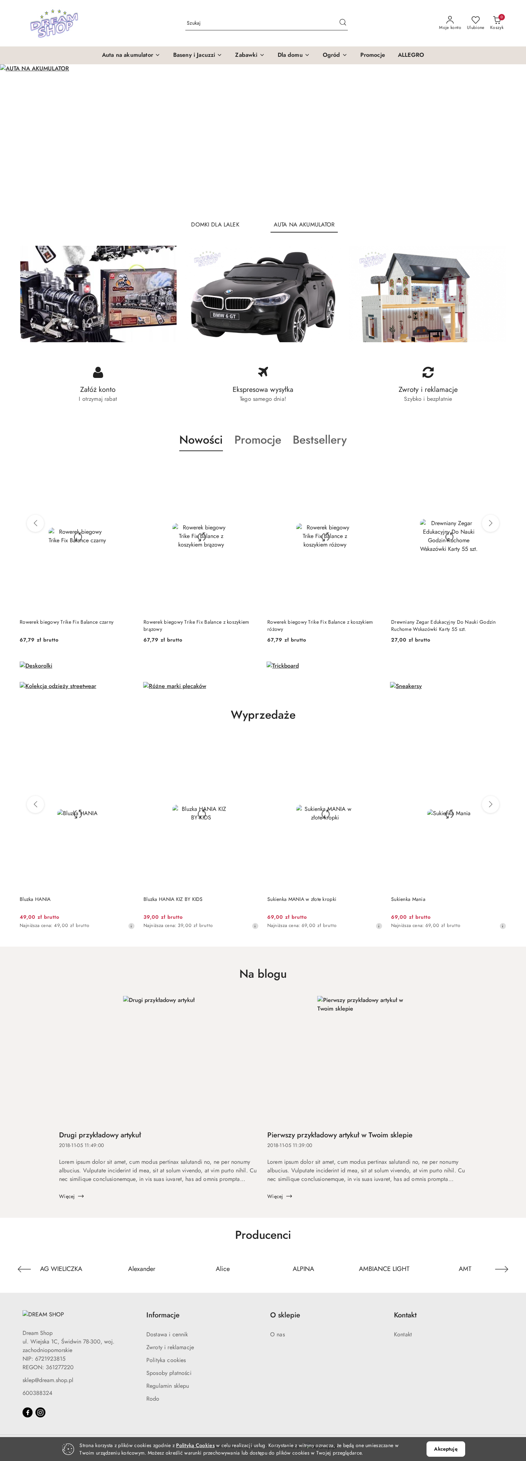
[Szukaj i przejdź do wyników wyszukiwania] (343, 23)
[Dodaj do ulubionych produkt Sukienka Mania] (374, 745)
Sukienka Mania (284, 899)
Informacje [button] (163, 1315)
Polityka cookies (166, 1360)
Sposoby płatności (168, 1373)
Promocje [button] (257, 440)
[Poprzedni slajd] (15, 139)
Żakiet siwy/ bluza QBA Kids (422, 899)
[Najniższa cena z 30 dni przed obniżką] (131, 925)
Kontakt (403, 1334)
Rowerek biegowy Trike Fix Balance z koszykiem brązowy (73, 625)
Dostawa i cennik (167, 1334)
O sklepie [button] (285, 1315)
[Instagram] (40, 1412)
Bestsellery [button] (320, 440)
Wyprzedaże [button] (263, 715)
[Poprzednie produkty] (35, 523)
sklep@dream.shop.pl (48, 1380)
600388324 (37, 1393)
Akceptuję (445, 1448)
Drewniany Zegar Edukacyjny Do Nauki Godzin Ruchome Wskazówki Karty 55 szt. (319, 625)
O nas (277, 1334)
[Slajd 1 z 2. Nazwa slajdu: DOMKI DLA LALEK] (263, 139)
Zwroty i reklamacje (170, 1347)
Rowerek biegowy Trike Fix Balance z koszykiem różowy (196, 625)
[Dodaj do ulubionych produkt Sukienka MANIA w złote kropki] (250, 745)
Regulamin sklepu (167, 1386)
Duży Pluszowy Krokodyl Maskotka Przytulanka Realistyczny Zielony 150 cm (441, 625)
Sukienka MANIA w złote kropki (178, 899)
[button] (131, 55)
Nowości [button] (201, 440)
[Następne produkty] (490, 523)
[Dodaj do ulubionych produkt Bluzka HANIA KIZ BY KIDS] (126, 745)
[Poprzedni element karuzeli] (24, 1269)
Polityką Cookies (195, 1445)
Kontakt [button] (405, 1315)
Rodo (153, 1399)
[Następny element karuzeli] (502, 1269)
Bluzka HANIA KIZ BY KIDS (49, 899)
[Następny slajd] (510, 139)
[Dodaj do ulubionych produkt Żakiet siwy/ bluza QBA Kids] (498, 745)
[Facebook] (28, 1412)
